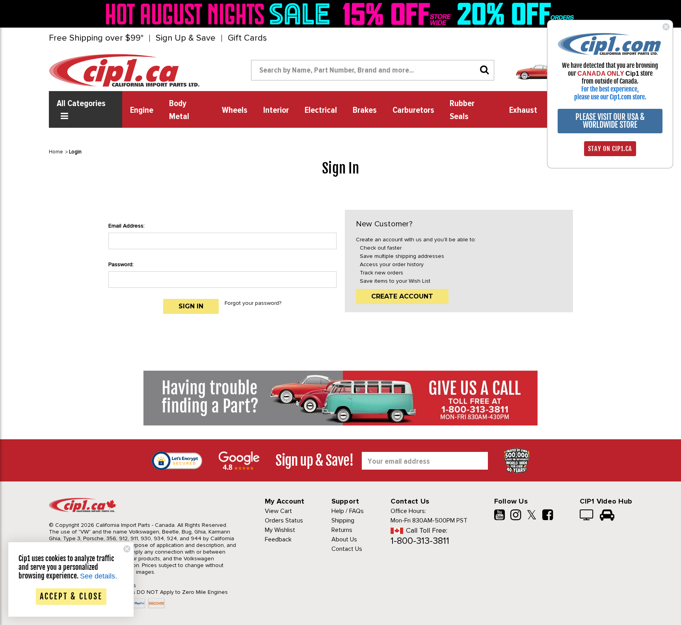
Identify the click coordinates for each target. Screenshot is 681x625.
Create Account (402, 296)
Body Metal (179, 110)
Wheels (234, 110)
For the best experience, (610, 89)
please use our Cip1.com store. (610, 97)
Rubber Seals (462, 110)
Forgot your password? (253, 303)
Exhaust (523, 110)
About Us (344, 539)
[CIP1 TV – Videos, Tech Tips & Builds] (587, 515)
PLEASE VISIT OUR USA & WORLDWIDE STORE (610, 121)
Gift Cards (247, 38)
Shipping (342, 520)
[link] (220, 14)
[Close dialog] (666, 27)
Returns (341, 530)
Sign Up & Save (186, 38)
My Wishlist (280, 530)
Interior (276, 110)
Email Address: (126, 225)
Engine (141, 110)
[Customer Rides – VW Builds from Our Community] (607, 515)
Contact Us (346, 549)
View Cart (278, 511)
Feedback (278, 539)
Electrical (321, 110)
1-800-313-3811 (420, 541)
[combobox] (372, 70)
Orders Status (284, 520)
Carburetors (413, 110)
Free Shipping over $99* (96, 38)
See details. (98, 576)
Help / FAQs (347, 511)
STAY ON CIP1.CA (610, 149)
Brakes (365, 110)
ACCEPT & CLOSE (71, 596)
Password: (121, 264)
